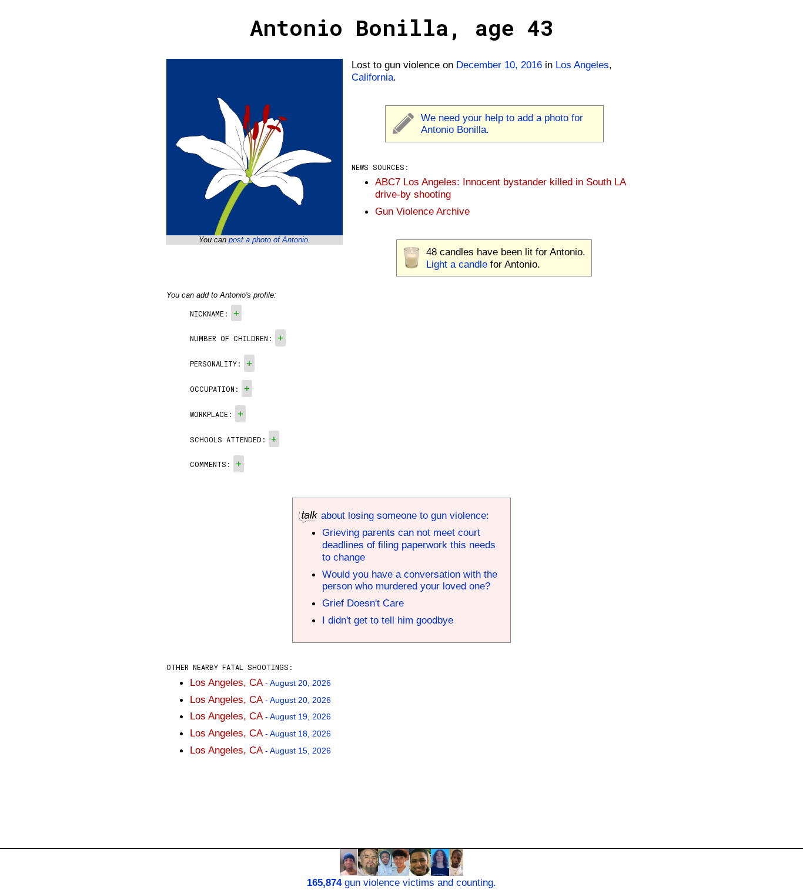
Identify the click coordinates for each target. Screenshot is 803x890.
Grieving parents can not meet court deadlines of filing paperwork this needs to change (409, 544)
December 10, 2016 (499, 65)
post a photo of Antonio (268, 239)
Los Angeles (582, 65)
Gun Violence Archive (422, 211)
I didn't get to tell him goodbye (387, 620)
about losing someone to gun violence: (403, 515)
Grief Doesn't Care (363, 603)
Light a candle (456, 264)
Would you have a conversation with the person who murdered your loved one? (409, 580)
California (372, 77)
